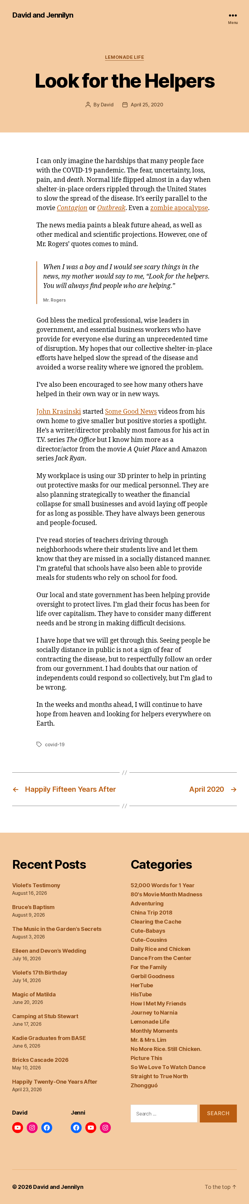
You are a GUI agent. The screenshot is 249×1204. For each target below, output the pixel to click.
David (107, 105)
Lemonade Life (124, 57)
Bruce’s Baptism (33, 907)
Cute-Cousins (149, 940)
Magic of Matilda (34, 994)
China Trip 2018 (151, 912)
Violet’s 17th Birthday (39, 972)
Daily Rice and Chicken (160, 949)
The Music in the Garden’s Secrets (56, 929)
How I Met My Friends (158, 1003)
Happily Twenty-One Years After (54, 1082)
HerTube (142, 985)
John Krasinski (58, 412)
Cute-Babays (148, 931)
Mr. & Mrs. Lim (148, 1040)
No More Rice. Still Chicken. (166, 1049)
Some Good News (131, 412)
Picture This (146, 1058)
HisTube (141, 994)
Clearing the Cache (156, 921)
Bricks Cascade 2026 (40, 1060)
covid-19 (55, 744)
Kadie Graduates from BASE (49, 1038)
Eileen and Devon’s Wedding (49, 951)
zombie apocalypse (179, 208)
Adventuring (147, 903)
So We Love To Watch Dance (168, 1067)
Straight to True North (159, 1076)
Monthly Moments (154, 1031)
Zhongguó (144, 1085)
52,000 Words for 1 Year (163, 885)
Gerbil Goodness (152, 976)
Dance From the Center (161, 958)
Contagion (72, 208)
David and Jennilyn (42, 15)
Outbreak (111, 208)
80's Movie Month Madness (166, 894)
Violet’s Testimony (36, 885)
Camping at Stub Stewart (45, 1016)
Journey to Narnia (154, 1012)
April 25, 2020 (147, 105)
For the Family (149, 967)
